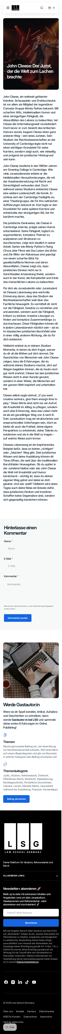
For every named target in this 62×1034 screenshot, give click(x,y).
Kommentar (10, 595)
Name (7, 560)
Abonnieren (30, 947)
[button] (7, 7)
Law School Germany (23, 1030)
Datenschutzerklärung (14, 989)
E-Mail (7, 578)
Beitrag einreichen (16, 823)
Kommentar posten (18, 637)
